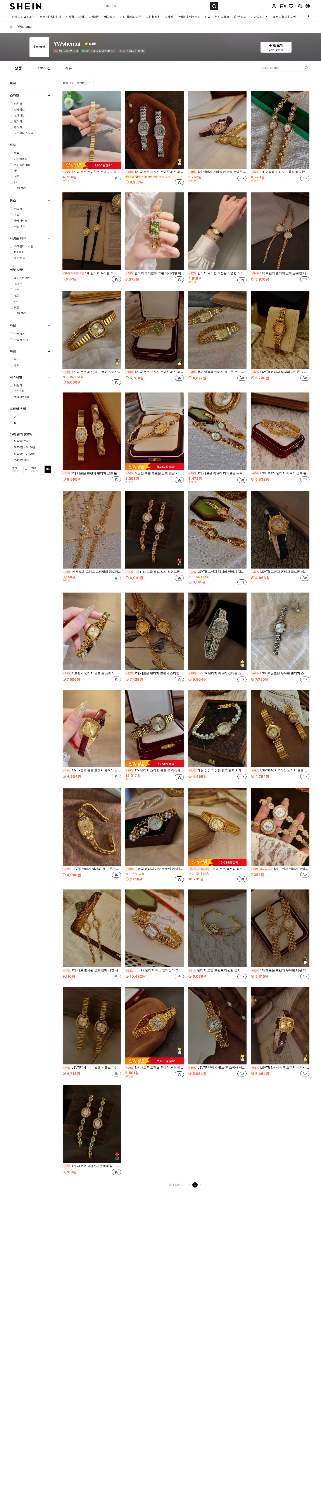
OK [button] (48, 469)
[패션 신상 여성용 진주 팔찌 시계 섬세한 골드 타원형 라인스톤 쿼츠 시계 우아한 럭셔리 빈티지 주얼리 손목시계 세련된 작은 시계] (217, 728)
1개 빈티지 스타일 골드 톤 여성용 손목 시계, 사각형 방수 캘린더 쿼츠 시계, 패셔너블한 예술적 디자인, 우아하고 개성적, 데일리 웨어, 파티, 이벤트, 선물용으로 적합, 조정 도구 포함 (155, 770)
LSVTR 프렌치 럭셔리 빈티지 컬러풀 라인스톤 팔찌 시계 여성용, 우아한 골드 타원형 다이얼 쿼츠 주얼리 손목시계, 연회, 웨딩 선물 (218, 571)
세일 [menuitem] (81, 16)
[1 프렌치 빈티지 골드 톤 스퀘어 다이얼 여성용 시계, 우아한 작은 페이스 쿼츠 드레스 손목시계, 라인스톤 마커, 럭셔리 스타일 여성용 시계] (91, 631)
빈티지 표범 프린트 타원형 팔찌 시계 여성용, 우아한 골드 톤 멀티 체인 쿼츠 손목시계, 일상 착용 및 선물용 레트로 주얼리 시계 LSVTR (218, 970)
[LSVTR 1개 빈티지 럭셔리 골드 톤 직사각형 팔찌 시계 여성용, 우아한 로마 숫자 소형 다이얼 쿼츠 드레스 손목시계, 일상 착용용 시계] (280, 431)
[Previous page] (189, 1184)
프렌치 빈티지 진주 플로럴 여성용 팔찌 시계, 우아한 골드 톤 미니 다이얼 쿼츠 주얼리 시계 (155, 868)
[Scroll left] (303, 16)
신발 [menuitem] (208, 16)
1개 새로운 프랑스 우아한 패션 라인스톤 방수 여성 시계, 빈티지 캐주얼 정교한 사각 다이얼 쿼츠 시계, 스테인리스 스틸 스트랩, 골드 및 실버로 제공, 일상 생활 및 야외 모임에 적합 (155, 1067)
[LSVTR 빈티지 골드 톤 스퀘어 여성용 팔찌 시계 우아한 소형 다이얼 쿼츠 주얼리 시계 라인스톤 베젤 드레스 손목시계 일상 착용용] (217, 1025)
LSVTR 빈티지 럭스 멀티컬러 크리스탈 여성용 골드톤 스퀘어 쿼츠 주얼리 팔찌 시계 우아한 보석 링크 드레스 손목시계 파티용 (155, 970)
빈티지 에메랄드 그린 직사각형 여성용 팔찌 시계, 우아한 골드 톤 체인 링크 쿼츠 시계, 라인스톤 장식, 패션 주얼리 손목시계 (155, 273)
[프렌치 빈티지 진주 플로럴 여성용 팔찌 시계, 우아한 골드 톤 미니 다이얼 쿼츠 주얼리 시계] (154, 827)
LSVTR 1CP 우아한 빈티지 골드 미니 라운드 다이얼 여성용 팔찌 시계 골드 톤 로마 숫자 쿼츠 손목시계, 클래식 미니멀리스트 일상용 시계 (280, 770)
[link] (282, 6)
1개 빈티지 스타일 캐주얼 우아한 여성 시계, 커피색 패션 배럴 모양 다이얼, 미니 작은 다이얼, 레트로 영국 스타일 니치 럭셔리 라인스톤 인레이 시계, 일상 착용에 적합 (218, 171)
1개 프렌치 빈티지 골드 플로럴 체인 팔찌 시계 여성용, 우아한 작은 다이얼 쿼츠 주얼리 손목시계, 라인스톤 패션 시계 (280, 273)
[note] (91, 165)
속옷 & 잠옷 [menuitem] (152, 16)
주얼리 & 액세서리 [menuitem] (188, 16)
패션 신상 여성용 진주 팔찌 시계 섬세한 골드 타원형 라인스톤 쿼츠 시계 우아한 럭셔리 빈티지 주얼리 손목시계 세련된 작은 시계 (218, 770)
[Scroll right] (308, 16)
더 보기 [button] (21, 187)
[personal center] (274, 6)
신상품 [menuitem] (70, 16)
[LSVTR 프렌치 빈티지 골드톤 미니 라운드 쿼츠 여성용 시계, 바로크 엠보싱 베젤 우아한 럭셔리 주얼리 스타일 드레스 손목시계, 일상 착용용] (280, 530)
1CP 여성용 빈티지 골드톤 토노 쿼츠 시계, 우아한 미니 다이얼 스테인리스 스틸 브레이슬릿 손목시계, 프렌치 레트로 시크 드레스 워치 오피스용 (218, 372)
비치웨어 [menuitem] (110, 16)
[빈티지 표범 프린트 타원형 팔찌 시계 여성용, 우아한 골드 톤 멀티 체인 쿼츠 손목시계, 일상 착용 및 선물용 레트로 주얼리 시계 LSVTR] (217, 928)
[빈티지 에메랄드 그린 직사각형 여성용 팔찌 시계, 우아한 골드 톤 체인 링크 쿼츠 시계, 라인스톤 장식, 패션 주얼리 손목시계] (154, 231)
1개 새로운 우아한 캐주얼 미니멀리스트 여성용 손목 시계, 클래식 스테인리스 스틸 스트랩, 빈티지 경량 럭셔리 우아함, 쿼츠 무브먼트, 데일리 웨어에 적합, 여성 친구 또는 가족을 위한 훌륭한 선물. (92, 171)
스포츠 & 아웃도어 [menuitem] (284, 16)
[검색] (214, 6)
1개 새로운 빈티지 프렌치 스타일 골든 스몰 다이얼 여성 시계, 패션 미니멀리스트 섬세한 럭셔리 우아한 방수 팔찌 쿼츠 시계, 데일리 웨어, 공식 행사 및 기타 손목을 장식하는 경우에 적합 (155, 673)
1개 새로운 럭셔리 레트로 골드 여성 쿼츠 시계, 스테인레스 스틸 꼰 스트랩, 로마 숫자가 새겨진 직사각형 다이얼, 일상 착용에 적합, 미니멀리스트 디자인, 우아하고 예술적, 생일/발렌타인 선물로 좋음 (218, 868)
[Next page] (200, 1184)
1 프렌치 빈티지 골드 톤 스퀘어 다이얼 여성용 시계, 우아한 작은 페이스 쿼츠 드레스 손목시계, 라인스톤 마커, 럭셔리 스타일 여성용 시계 (92, 673)
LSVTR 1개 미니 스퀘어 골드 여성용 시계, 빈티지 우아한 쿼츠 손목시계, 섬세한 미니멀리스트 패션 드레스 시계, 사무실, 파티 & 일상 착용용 (92, 1067)
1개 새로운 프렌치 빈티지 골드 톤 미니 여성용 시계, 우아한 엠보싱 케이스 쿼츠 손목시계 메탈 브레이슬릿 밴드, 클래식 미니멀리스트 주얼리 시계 (92, 473)
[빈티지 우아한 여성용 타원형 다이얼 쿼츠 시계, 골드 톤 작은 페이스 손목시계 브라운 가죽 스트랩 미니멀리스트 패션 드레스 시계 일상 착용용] (217, 231)
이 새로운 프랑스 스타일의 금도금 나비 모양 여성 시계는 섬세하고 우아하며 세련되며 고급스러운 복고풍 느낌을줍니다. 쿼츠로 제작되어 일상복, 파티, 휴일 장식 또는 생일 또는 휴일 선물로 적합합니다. (92, 571)
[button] (300, 6)
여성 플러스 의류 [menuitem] (130, 16)
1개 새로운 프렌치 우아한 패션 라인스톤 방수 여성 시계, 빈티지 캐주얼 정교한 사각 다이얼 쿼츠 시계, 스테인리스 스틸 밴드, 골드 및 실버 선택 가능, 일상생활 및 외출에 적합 (280, 970)
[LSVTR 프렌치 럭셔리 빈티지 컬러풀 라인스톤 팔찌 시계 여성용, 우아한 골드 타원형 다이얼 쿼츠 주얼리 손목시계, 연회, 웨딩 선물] (217, 530)
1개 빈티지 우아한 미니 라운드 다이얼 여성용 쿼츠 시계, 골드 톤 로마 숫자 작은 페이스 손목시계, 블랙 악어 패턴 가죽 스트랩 (92, 273)
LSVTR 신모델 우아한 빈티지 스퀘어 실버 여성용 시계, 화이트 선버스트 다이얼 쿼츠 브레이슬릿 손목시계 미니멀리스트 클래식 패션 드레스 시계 (280, 673)
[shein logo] (25, 6)
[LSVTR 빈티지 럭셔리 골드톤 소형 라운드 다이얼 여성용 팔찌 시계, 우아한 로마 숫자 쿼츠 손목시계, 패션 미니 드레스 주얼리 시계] (280, 330)
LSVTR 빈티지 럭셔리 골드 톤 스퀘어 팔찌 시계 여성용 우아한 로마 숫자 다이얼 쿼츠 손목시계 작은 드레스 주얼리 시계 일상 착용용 (92, 868)
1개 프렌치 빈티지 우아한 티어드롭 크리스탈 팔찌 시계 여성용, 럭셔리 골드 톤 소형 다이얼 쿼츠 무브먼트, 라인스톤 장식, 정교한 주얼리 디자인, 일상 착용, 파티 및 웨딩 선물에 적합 (280, 868)
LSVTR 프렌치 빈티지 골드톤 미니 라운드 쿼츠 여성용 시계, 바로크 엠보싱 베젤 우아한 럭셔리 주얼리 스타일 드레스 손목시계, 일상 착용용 (280, 571)
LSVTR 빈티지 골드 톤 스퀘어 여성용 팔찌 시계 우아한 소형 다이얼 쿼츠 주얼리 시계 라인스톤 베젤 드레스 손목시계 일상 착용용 (218, 1067)
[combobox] (77, 83)
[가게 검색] (306, 68)
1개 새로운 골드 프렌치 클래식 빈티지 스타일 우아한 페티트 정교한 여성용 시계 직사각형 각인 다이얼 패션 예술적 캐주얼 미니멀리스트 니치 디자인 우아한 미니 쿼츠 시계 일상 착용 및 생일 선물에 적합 (92, 770)
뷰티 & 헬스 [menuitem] (222, 16)
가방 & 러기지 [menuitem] (259, 16)
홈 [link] (11, 26)
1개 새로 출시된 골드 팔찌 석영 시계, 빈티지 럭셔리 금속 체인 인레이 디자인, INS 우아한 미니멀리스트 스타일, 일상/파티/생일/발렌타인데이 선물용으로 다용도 (92, 970)
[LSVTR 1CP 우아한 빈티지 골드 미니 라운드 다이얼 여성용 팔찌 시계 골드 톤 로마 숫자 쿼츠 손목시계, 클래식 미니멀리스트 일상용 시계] (280, 728)
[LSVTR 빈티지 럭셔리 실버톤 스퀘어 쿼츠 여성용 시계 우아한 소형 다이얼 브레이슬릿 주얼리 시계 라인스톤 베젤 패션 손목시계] (217, 631)
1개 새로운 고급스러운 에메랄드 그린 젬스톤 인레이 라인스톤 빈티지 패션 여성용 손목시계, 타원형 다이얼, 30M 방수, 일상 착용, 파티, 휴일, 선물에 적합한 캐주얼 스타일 (92, 1166)
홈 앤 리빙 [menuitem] (240, 16)
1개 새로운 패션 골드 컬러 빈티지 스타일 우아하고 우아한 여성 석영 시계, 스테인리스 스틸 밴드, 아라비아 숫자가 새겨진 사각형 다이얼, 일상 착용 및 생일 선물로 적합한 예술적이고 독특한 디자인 (92, 372)
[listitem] (67, 51)
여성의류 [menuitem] (94, 16)
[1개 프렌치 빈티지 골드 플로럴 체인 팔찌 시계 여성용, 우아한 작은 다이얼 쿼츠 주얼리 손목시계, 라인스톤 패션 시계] (280, 231)
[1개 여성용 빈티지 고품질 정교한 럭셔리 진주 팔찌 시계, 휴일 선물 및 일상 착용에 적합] (280, 130)
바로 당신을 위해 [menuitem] (50, 16)
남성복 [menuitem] (168, 16)
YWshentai (67, 44)
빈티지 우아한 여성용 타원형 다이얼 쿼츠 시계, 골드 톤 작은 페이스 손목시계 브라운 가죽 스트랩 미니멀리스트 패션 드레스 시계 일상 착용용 (218, 273)
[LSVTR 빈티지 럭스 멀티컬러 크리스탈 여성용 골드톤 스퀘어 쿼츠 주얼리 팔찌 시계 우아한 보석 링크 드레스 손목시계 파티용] (154, 928)
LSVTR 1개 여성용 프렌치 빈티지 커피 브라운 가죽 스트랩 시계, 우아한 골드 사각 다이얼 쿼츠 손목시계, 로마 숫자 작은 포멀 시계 (280, 1067)
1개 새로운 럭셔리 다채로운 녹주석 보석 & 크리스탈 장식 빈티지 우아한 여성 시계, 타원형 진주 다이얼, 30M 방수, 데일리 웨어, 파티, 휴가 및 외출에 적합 (218, 473)
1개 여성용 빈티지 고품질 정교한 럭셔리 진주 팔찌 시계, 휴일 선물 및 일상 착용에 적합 (280, 171)
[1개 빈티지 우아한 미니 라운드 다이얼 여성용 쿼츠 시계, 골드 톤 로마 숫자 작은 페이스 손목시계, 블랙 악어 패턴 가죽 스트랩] (91, 231)
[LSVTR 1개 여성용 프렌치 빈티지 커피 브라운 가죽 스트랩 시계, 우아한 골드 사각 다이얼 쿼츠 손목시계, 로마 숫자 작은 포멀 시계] (280, 1025)
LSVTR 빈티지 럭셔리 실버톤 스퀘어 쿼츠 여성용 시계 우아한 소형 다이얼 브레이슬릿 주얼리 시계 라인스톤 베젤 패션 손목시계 (218, 673)
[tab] (18, 67)
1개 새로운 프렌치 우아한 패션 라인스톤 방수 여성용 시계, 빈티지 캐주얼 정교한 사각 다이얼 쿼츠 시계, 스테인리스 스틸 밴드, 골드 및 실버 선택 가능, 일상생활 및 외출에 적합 (155, 372)
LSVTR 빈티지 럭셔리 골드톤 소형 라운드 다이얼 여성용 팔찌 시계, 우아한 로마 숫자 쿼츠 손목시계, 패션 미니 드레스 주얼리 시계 (280, 372)
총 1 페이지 (176, 1184)
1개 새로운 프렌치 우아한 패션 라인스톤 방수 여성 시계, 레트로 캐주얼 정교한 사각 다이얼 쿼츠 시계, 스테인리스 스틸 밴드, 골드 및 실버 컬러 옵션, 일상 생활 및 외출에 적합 (155, 171)
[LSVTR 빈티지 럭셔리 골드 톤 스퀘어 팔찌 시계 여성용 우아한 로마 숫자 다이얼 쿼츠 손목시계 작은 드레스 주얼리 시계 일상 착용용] (91, 827)
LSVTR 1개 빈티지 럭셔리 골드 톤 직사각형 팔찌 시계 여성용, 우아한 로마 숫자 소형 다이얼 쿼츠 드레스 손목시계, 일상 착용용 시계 (280, 473)
